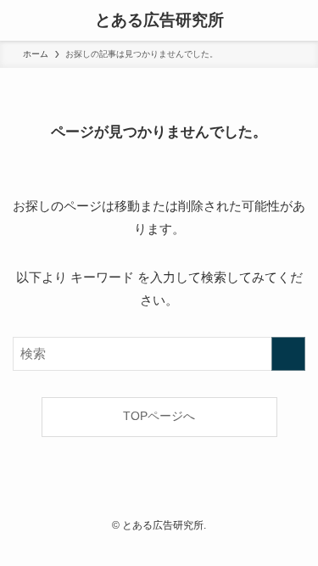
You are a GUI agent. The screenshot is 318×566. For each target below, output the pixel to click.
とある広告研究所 (159, 21)
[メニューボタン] (20, 20)
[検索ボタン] (297, 20)
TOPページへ (159, 416)
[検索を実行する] (288, 354)
